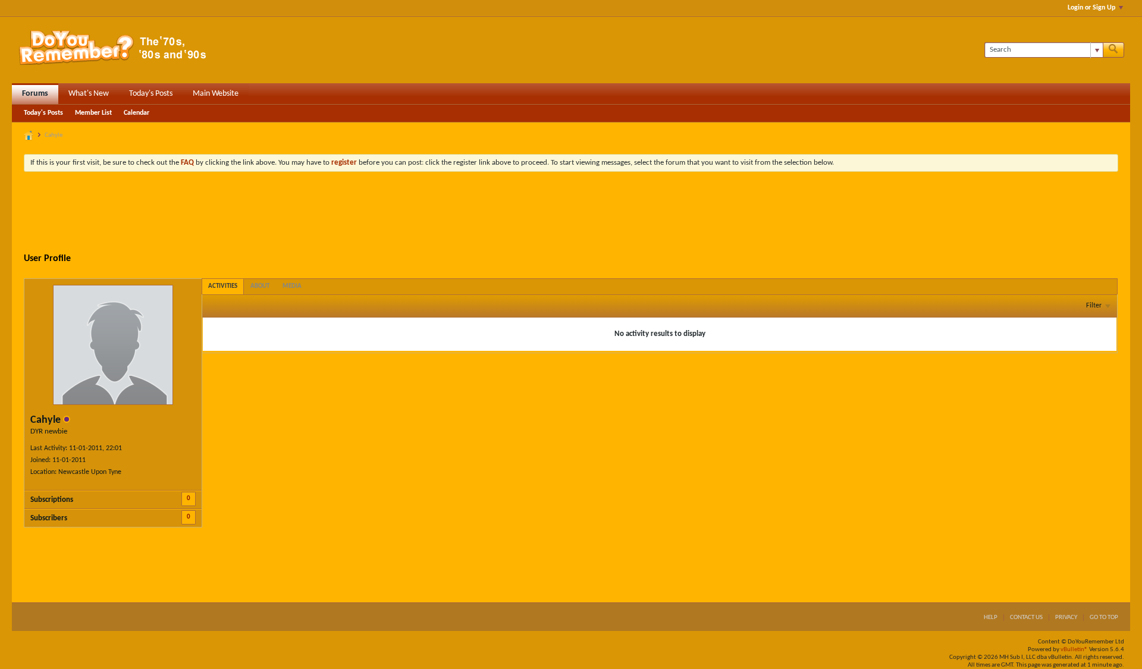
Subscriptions (51, 500)
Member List (93, 113)
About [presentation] (259, 286)
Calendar (136, 113)
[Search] (1113, 50)
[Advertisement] (571, 213)
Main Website (216, 93)
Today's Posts (150, 93)
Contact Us (1026, 617)
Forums (35, 93)
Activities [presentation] (222, 286)
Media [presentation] (292, 286)
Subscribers (48, 518)
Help (990, 617)
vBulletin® (1074, 649)
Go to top (1104, 617)
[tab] (223, 286)
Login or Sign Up (1091, 7)
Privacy (1066, 617)
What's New (88, 93)
